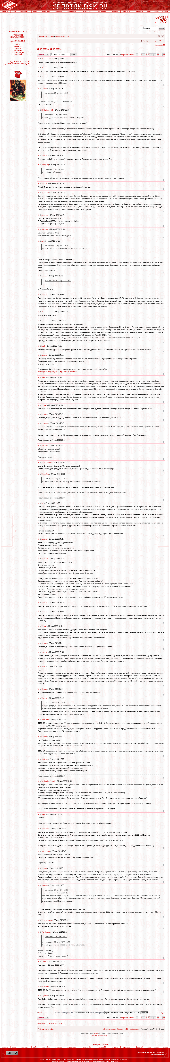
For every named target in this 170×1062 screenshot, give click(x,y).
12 (158, 55)
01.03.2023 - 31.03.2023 (49, 49)
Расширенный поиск (157, 31)
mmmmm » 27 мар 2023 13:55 (56, 115)
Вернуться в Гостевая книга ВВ (50, 1023)
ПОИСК (18, 49)
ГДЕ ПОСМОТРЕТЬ (17, 41)
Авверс (44, 89)
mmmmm (44, 229)
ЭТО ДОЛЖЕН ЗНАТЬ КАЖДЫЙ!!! (18, 36)
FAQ (143, 41)
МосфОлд (45, 165)
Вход (162, 41)
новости (5, 11)
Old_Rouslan (46, 932)
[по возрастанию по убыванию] (136, 1013)
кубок (35, 11)
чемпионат (24, 11)
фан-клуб (139, 11)
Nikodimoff (45, 851)
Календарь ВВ (160, 45)
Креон (43, 405)
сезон (14, 11)
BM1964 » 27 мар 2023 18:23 (56, 479)
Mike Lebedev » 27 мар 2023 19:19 (58, 280)
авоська (44, 355)
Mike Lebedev (46, 59)
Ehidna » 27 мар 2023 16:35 (55, 703)
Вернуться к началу (163, 64)
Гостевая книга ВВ (62, 36)
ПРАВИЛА (18, 47)
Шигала (44, 77)
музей (156, 11)
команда (59, 11)
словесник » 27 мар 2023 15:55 (56, 890)
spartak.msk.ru (116, 1059)
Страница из (127, 55)
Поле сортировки (97, 1013)
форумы (115, 11)
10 (151, 55)
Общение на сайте (47, 36)
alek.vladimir (46, 68)
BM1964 (44, 559)
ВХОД (18, 45)
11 (155, 55)
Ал (42, 241)
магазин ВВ (87, 11)
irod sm (44, 445)
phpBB (96, 1033)
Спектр (44, 414)
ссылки (165, 11)
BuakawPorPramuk (48, 781)
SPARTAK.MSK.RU (56, 1059)
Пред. (40, 1013)
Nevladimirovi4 (47, 110)
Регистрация (152, 41)
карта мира (71, 11)
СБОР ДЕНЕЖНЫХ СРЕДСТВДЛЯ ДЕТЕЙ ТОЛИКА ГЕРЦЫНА (18, 63)
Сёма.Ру (161, 1054)
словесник (45, 321)
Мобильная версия (159, 35)
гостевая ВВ (102, 11)
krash (43, 346)
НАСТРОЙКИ (18, 51)
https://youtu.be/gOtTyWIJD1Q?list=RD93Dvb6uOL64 (59, 372)
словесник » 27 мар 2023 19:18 (56, 93)
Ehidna (44, 868)
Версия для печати (162, 35)
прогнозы (126, 11)
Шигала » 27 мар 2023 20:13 (55, 169)
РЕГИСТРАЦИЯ (18, 53)
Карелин (44, 215)
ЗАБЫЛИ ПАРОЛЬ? (17, 55)
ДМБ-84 (44, 759)
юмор (149, 11)
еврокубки (46, 11)
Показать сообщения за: (64, 1013)
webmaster (160, 1052)
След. (162, 1013)
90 (164, 55)
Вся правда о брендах (101, 1045)
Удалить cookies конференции (128, 1029)
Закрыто (39, 54)
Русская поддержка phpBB (101, 1035)
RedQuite (44, 961)
